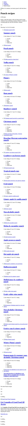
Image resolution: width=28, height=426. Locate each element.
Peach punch (8, 48)
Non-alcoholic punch (11, 212)
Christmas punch (10, 121)
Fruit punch (8, 184)
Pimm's (6, 78)
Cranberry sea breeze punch (14, 156)
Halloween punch (10, 267)
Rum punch (8, 93)
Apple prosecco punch (12, 240)
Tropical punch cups (11, 171)
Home (5, 1)
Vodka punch (9, 62)
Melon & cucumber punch (14, 226)
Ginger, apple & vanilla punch (15, 199)
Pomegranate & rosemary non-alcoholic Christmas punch (15, 356)
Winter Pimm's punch (12, 343)
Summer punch (9, 33)
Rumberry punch (10, 109)
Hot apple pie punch (11, 254)
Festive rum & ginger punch (14, 328)
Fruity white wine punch (13, 294)
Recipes (5, 3)
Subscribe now (4, 414)
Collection (6, 4)
